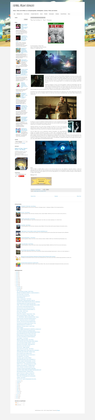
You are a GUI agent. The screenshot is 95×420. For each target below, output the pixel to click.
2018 (17, 284)
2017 (17, 285)
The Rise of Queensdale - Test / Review (28, 218)
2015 (17, 396)
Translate (23, 143)
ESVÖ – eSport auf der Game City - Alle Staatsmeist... (26, 320)
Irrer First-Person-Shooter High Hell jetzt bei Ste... (25, 306)
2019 (17, 282)
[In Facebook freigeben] (47, 189)
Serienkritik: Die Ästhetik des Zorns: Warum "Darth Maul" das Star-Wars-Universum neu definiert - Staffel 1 (22, 38)
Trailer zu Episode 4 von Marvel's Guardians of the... (26, 366)
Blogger (58, 410)
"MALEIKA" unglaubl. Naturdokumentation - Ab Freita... (26, 360)
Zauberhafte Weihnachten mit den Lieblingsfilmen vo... (26, 359)
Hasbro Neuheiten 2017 (21, 297)
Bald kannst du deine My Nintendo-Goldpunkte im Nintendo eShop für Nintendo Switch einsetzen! (38, 256)
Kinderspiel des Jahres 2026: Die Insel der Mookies (24, 129)
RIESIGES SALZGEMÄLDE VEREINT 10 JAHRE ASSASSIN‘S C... (28, 292)
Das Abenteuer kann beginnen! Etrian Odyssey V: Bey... (26, 323)
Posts (17, 402)
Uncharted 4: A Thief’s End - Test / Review (28, 206)
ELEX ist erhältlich (20, 327)
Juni (18, 385)
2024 (17, 275)
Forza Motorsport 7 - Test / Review (23, 356)
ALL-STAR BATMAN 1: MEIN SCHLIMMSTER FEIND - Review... (28, 317)
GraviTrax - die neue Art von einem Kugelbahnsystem (26, 321)
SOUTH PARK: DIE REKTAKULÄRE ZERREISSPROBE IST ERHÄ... (28, 332)
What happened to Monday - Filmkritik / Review (25, 371)
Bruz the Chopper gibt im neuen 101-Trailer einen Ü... (26, 354)
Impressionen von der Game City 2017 (23, 345)
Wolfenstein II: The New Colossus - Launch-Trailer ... (26, 326)
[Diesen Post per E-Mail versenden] (43, 189)
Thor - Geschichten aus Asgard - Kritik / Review (25, 291)
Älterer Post (79, 196)
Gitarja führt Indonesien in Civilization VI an (24, 324)
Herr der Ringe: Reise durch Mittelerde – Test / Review (30, 250)
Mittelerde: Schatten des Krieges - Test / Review (25, 339)
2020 (17, 281)
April (18, 388)
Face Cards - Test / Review (21, 312)
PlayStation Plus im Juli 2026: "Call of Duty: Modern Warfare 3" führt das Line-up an (24, 107)
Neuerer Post (33, 196)
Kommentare (18, 404)
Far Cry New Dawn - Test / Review (27, 243)
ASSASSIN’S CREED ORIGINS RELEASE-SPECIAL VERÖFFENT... (29, 301)
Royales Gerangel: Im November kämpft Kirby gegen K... (27, 318)
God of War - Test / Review (25, 225)
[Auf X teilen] (45, 189)
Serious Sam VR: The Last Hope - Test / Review (25, 348)
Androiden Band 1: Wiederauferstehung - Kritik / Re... (26, 300)
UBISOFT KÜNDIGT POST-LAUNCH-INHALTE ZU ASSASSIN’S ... (28, 350)
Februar (18, 391)
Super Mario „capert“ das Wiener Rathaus (24, 357)
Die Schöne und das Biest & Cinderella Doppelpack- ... (26, 336)
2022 (17, 278)
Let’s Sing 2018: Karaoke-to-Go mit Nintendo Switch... (26, 330)
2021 (17, 279)
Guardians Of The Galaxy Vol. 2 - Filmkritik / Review (26, 365)
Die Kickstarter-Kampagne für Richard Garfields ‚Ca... (26, 309)
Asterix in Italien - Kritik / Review (22, 311)
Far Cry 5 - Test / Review (25, 212)
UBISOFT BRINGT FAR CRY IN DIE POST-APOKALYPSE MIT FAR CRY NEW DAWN (24, 27)
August (18, 382)
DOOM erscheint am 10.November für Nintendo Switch (26, 335)
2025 (17, 273)
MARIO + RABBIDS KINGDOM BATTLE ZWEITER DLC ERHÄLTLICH (29, 329)
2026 (17, 272)
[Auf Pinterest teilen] (48, 189)
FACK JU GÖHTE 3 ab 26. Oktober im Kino (24, 353)
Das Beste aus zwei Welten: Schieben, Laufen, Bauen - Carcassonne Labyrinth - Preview (22, 96)
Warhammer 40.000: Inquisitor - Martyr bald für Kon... (26, 344)
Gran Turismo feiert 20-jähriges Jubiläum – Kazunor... (26, 342)
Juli (17, 383)
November (19, 288)
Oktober (18, 290)
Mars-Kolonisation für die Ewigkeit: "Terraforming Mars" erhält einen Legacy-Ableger (24, 119)
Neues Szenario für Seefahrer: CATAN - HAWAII (25, 315)
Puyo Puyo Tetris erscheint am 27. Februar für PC (29, 262)
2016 (17, 394)
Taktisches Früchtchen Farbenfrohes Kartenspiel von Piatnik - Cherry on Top (24, 85)
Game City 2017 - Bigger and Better (23, 347)
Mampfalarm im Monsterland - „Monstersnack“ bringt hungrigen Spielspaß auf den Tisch (24, 50)
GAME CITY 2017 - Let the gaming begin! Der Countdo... (27, 363)
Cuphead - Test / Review (21, 377)
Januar (18, 393)
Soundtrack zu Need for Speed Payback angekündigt (26, 368)
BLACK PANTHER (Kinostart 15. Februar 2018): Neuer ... (27, 333)
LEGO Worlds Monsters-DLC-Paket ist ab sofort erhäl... (26, 303)
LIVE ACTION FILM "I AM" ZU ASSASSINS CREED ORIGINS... (27, 341)
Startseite (56, 196)
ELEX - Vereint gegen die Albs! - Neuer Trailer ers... (26, 374)
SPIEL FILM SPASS (23, 5)
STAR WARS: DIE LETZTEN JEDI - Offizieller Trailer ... (26, 351)
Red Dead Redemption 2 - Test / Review (28, 237)
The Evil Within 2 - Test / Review (22, 338)
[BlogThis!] (44, 189)
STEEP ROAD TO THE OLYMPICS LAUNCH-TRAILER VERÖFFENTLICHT (34, 231)
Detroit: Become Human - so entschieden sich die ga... (26, 362)
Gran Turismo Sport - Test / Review (23, 294)
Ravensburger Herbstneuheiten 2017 (23, 295)
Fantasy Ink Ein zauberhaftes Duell (24, 60)
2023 (17, 276)
